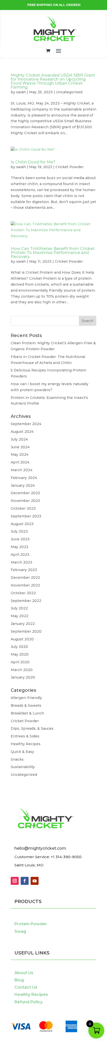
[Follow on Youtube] (35, 881)
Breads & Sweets (26, 705)
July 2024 (19, 439)
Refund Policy (28, 1002)
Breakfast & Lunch (27, 713)
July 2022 (19, 608)
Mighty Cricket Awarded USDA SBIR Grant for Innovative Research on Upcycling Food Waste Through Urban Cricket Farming (53, 81)
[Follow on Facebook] (25, 881)
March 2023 (21, 562)
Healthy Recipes (26, 744)
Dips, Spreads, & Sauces (32, 728)
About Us (23, 972)
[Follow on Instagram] (15, 881)
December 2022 (25, 577)
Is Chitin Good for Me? (33, 162)
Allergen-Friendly (26, 698)
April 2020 (20, 662)
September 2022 (26, 600)
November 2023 (25, 500)
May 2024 (19, 454)
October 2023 (23, 508)
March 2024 (21, 470)
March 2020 (22, 670)
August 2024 (22, 431)
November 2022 (25, 585)
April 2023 (20, 554)
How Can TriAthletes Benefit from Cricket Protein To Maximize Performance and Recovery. (53, 252)
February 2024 (24, 477)
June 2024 (20, 447)
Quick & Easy (22, 751)
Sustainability (23, 767)
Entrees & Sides (25, 736)
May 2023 (19, 547)
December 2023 (25, 493)
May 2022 (19, 616)
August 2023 (22, 524)
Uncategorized (69, 92)
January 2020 (23, 677)
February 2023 (24, 570)
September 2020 (26, 631)
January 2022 (23, 623)
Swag (20, 931)
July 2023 (19, 531)
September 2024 (26, 424)
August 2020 (22, 639)
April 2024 (20, 462)
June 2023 (20, 539)
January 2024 (23, 485)
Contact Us (25, 987)
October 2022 (23, 593)
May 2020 (20, 654)
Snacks (17, 759)
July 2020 (19, 646)
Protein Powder (30, 924)
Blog (19, 980)
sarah (21, 92)
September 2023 (26, 516)
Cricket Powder (69, 167)
